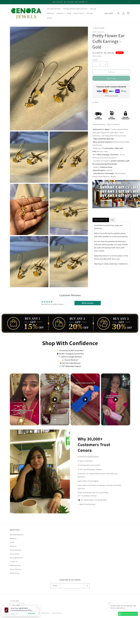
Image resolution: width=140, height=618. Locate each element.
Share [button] (97, 102)
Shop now (31, 613)
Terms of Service (15, 550)
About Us (13, 546)
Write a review (87, 303)
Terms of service (56, 613)
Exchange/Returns (16, 558)
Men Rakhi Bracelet (16, 535)
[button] (60, 13)
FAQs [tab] (112, 220)
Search (12, 542)
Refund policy (15, 573)
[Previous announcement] (10, 2)
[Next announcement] (129, 2)
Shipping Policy (15, 565)
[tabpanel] (111, 244)
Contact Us (14, 562)
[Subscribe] (87, 585)
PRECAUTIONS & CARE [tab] (100, 220)
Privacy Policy (14, 554)
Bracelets (13, 539)
